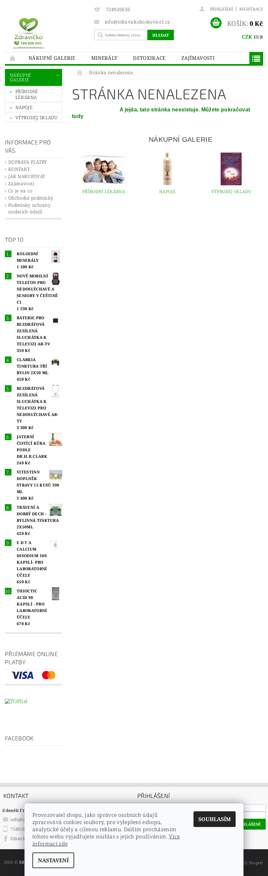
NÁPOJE (23, 107)
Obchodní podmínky (30, 198)
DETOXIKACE (149, 58)
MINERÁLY (104, 58)
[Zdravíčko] (48, 32)
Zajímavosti (198, 58)
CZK (247, 36)
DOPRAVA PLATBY (27, 162)
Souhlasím (214, 819)
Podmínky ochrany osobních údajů (29, 208)
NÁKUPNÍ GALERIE (51, 58)
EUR (258, 37)
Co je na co (20, 191)
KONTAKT (19, 169)
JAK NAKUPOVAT (26, 176)
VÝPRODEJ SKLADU (36, 117)
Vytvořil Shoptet (247, 863)
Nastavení (53, 860)
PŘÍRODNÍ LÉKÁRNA (26, 94)
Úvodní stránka (13, 58)
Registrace (251, 9)
